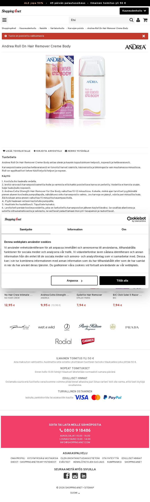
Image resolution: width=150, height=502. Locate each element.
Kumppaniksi (114, 462)
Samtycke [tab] (26, 229)
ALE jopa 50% (33, 3)
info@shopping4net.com (75, 442)
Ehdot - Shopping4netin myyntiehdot (33, 462)
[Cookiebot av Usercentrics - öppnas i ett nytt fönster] (130, 219)
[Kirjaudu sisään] (138, 20)
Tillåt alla (122, 280)
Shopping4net (9, 28)
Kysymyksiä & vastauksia (42, 458)
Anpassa (72, 280)
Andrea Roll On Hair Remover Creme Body (107, 28)
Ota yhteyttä (110, 458)
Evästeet (64, 462)
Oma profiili (18, 458)
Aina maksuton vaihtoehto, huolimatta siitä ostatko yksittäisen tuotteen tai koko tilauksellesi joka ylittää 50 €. (75, 360)
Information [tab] (75, 229)
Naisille (43, 28)
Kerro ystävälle (78, 151)
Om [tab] (124, 229)
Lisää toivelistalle (18, 151)
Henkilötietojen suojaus (88, 462)
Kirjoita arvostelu (49, 151)
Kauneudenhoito (28, 28)
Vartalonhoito (57, 28)
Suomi (74, 493)
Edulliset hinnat (132, 458)
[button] (145, 20)
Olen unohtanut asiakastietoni (80, 458)
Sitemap (89, 487)
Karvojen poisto (76, 28)
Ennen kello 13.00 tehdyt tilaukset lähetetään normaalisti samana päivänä (75, 370)
